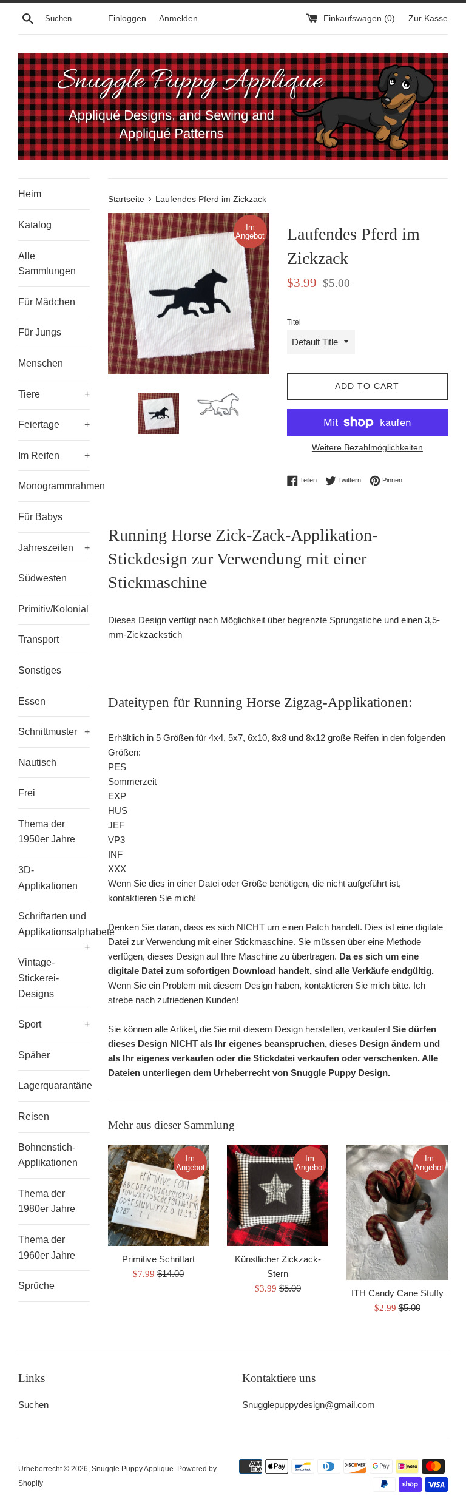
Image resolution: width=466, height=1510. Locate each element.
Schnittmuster (54, 731)
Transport (38, 639)
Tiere (54, 394)
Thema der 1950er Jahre (46, 832)
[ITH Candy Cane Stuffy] (397, 1212)
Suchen (33, 1405)
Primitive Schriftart (158, 1259)
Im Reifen (54, 455)
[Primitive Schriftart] (158, 1195)
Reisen (33, 1116)
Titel (294, 322)
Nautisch (37, 762)
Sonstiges (39, 670)
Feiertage (54, 424)
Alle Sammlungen (47, 264)
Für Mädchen (46, 302)
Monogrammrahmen (54, 486)
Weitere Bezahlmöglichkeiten (367, 447)
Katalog (35, 225)
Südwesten (42, 578)
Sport (54, 1024)
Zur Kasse (428, 18)
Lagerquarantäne (54, 1085)
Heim (29, 194)
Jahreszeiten (54, 548)
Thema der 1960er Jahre (46, 1247)
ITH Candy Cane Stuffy (397, 1293)
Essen (32, 701)
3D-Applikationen (48, 878)
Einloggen (127, 18)
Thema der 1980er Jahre (46, 1201)
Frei (26, 793)
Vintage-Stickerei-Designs (38, 977)
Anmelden (178, 18)
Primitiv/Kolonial (53, 609)
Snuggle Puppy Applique (133, 1468)
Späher (34, 1055)
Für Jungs (39, 332)
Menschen (40, 363)
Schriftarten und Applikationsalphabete (54, 929)
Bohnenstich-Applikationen (48, 1155)
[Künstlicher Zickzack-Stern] (277, 1195)
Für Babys (40, 517)
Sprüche (36, 1286)
